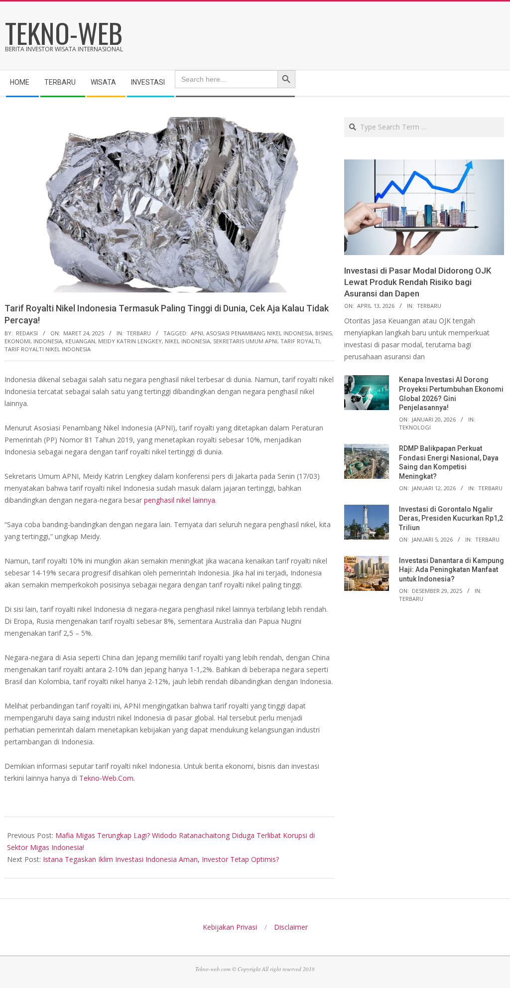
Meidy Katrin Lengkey (130, 341)
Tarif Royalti (300, 341)
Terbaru (139, 333)
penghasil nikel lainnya (179, 500)
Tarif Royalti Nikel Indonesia (47, 349)
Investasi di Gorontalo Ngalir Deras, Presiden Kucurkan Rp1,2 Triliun (451, 518)
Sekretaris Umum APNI (245, 341)
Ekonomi (17, 341)
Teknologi (415, 427)
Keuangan (80, 341)
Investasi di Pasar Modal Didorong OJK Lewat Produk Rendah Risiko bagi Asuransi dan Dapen (417, 282)
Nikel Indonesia (187, 341)
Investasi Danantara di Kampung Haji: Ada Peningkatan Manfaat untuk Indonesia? (451, 570)
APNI (197, 333)
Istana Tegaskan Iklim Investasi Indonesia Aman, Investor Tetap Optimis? (161, 859)
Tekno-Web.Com (106, 778)
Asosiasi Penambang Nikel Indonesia (259, 333)
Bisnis (323, 333)
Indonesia (47, 341)
